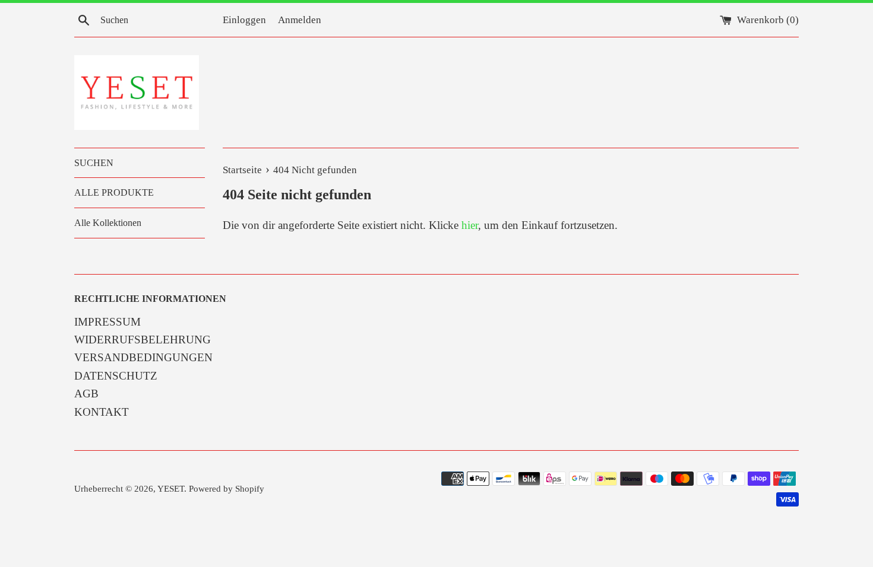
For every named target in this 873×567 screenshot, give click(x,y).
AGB (86, 393)
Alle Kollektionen (107, 223)
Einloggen (244, 20)
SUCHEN (93, 163)
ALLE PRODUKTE (114, 192)
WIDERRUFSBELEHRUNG (142, 339)
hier (469, 225)
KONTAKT (101, 412)
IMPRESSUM (107, 322)
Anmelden (299, 20)
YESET (170, 488)
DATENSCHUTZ (115, 375)
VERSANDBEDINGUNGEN (143, 357)
